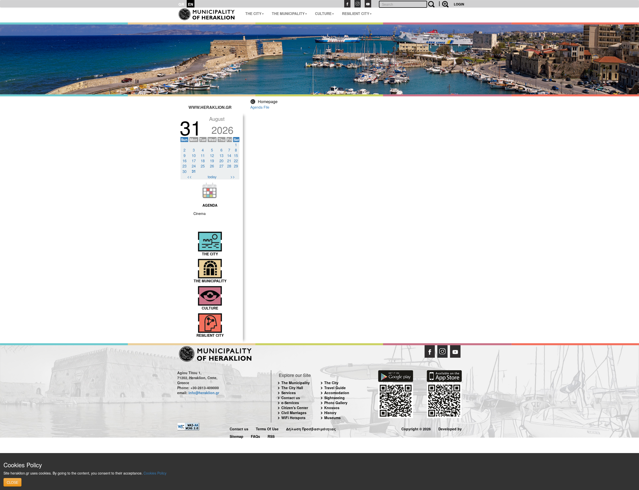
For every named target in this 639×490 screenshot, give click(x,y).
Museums (332, 417)
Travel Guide (335, 387)
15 (236, 155)
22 (236, 160)
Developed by (450, 428)
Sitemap (236, 436)
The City (331, 382)
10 (194, 155)
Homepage (268, 101)
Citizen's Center (294, 407)
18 (203, 160)
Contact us (290, 397)
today (212, 176)
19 (212, 160)
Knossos (331, 407)
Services (288, 392)
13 (221, 155)
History (330, 412)
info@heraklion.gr (203, 392)
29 (236, 165)
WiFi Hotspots (293, 417)
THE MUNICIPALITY (288, 13)
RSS (271, 436)
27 (221, 165)
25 (203, 165)
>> (232, 176)
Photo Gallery (335, 402)
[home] (209, 14)
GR (181, 4)
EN (190, 4)
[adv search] (444, 3)
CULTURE (323, 13)
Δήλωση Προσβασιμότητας (311, 428)
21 (229, 160)
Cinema (199, 213)
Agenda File (259, 107)
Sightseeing (334, 397)
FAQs (255, 436)
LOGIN (459, 4)
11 (203, 155)
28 (229, 165)
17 (194, 160)
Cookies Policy (155, 473)
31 (194, 171)
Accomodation (336, 392)
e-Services (290, 402)
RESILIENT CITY (355, 13)
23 (184, 165)
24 (194, 165)
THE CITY (253, 13)
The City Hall (292, 387)
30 (184, 171)
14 (229, 155)
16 (184, 160)
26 (212, 165)
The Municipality (295, 382)
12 (212, 155)
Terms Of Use (267, 428)
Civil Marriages (294, 412)
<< (189, 176)
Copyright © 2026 (416, 428)
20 (221, 160)
